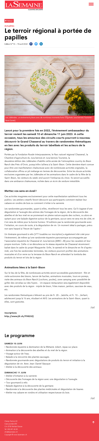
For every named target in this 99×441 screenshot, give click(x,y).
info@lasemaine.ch (11, 432)
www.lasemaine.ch (20, 435)
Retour (10, 21)
